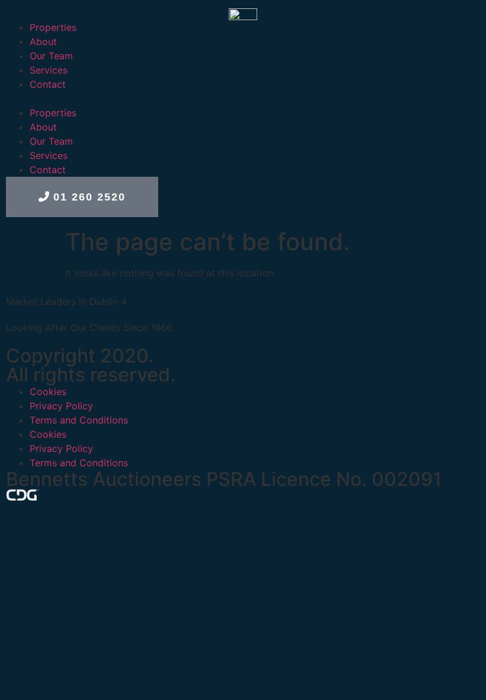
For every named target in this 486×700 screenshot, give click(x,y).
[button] (243, 98)
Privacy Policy (61, 406)
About (43, 41)
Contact (48, 84)
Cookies (48, 391)
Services (49, 70)
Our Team (51, 56)
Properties (53, 27)
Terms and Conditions (79, 420)
